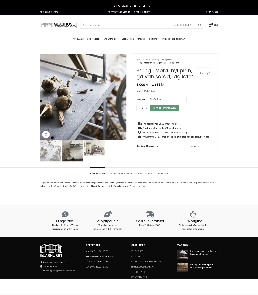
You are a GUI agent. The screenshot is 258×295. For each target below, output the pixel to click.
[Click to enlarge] (46, 134)
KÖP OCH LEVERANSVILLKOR (146, 261)
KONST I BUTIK (139, 277)
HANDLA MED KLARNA (142, 266)
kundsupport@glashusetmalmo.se (59, 270)
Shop (145, 59)
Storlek (140, 99)
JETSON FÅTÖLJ (139, 272)
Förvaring (155, 59)
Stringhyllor (167, 59)
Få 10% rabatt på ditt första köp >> (132, 6)
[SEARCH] (199, 25)
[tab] (97, 172)
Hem (138, 59)
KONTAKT (136, 256)
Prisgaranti (65, 221)
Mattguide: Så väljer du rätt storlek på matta (202, 266)
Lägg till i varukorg (164, 108)
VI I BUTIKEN (137, 251)
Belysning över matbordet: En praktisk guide (204, 253)
